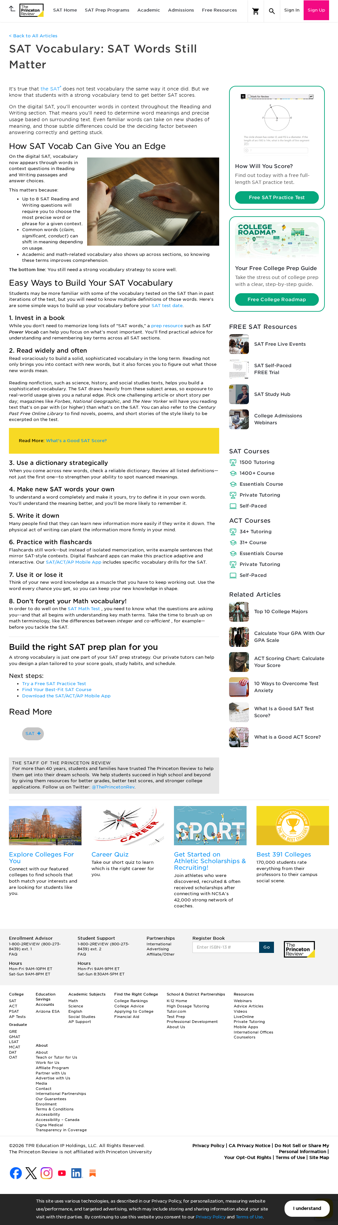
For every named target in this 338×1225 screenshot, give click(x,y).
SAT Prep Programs (107, 10)
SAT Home (65, 10)
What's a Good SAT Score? (76, 440)
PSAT (14, 1011)
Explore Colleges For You (41, 857)
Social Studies (81, 1016)
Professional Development (192, 1021)
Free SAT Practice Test (277, 197)
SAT (31, 733)
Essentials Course (262, 484)
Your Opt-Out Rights (247, 1157)
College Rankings (131, 1000)
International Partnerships (61, 1093)
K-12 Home (177, 1000)
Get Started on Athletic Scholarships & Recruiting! (210, 861)
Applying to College (133, 1011)
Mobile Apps (246, 1027)
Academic (148, 10)
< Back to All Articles (33, 35)
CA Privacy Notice (249, 1145)
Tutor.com (176, 1011)
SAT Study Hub (272, 394)
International (159, 944)
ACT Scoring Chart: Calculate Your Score (289, 662)
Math (73, 1000)
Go (266, 947)
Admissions (181, 10)
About (42, 1052)
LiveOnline (244, 1016)
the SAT (52, 88)
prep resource (167, 325)
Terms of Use (249, 1216)
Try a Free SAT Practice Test (54, 683)
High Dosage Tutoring (188, 1006)
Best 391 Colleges (283, 854)
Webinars (243, 1000)
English (75, 1011)
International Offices (253, 1032)
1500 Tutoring (257, 462)
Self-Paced (253, 505)
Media (41, 1083)
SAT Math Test (84, 608)
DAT (13, 1052)
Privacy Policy (210, 1216)
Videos (240, 1011)
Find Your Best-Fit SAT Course (56, 689)
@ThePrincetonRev (113, 787)
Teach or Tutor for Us (56, 1057)
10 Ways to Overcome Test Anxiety (286, 687)
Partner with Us (51, 1073)
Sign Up (316, 10)
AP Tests (17, 1016)
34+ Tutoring (256, 531)
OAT (13, 1057)
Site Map (319, 1157)
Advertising (158, 949)
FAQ (13, 954)
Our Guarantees (51, 1099)
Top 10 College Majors (281, 611)
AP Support (79, 1021)
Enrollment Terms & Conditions (55, 1107)
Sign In (291, 10)
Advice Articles (248, 1006)
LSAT (13, 1041)
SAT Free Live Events (280, 344)
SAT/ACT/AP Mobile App (74, 562)
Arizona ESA (48, 1011)
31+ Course (253, 542)
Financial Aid (126, 1016)
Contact (43, 1088)
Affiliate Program (52, 1068)
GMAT (14, 1036)
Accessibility (48, 1114)
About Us (176, 1027)
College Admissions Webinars (278, 419)
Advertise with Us (53, 1078)
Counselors (244, 1037)
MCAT (14, 1047)
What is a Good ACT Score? (287, 737)
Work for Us (47, 1062)
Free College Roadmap (277, 299)
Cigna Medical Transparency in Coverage (61, 1128)
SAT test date (167, 305)
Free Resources (219, 10)
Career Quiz (110, 854)
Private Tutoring (260, 495)
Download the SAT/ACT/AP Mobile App (66, 695)
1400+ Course (257, 473)
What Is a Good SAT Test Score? (284, 712)
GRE (13, 1031)
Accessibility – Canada (58, 1119)
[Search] (272, 11)
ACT (13, 1006)
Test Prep (176, 1016)
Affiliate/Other (161, 954)
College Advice (129, 1006)
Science (75, 1006)
